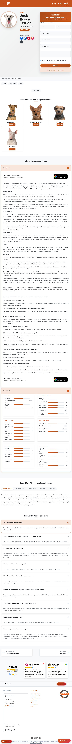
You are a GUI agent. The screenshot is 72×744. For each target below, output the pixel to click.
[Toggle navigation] (4, 3)
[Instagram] (11, 730)
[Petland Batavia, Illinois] (8, 3)
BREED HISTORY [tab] (7, 488)
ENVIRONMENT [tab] (32, 488)
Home (2, 78)
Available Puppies (35, 693)
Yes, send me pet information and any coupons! (54, 60)
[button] (24, 670)
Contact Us (34, 701)
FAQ (21, 83)
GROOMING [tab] (52, 488)
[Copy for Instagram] (32, 38)
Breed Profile (13, 83)
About (4, 83)
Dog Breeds (7, 78)
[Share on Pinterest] (28, 38)
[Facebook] (6, 730)
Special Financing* (35, 695)
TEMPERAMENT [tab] (20, 488)
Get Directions (9, 705)
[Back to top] (67, 684)
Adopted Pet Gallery (36, 699)
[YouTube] (8, 730)
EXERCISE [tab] (42, 488)
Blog (32, 706)
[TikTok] (14, 730)
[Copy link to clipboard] (21, 41)
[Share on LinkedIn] (25, 38)
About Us (33, 697)
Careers (33, 702)
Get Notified (12, 124)
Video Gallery (34, 704)
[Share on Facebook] (21, 38)
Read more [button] (28, 676)
